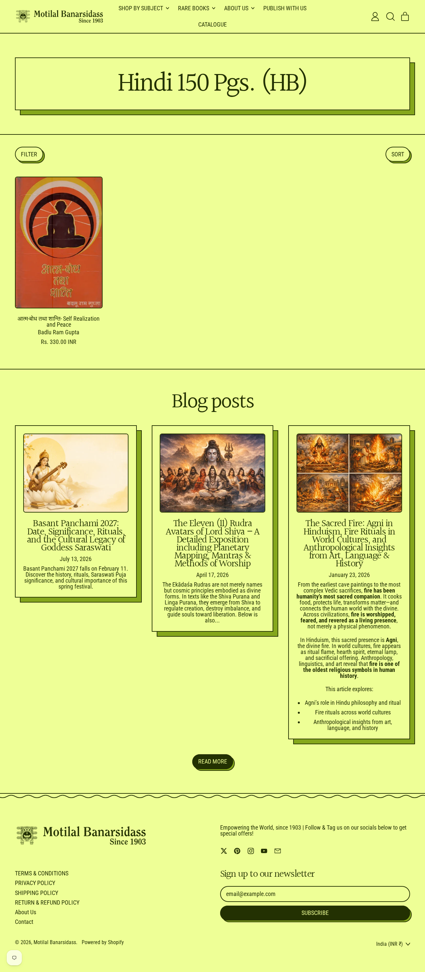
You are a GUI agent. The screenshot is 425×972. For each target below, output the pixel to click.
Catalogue (212, 24)
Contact (24, 921)
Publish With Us (284, 8)
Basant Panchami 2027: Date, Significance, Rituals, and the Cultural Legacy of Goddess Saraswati (76, 536)
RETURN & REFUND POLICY (47, 902)
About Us (25, 912)
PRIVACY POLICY (35, 882)
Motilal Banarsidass (55, 942)
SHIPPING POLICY (36, 892)
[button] (390, 16)
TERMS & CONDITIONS (41, 873)
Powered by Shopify (103, 942)
